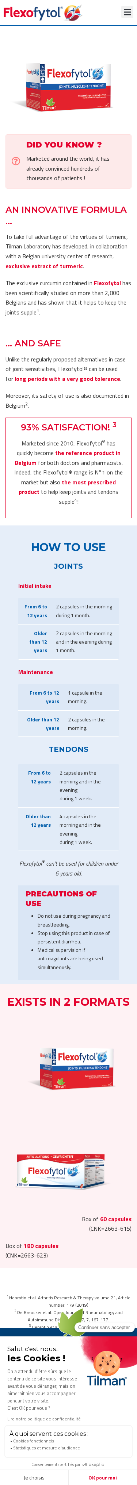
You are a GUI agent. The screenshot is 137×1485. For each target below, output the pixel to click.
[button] (127, 12)
